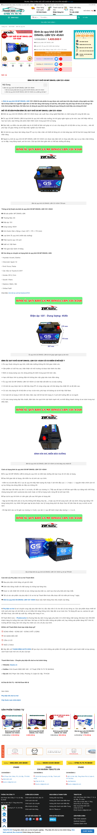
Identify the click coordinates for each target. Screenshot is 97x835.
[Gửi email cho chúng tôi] (94, 5)
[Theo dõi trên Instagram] (91, 5)
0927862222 (72, 781)
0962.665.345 (7, 779)
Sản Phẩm (11, 26)
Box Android (17, 832)
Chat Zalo (4, 816)
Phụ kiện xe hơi (8, 609)
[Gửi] (79, 17)
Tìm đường (4, 810)
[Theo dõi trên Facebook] (89, 5)
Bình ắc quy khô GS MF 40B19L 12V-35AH (60, 732)
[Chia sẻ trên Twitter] (30, 819)
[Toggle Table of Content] (44, 85)
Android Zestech (80, 821)
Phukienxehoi (22, 618)
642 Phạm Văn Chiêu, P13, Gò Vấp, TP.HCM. (16, 776)
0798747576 (48, 69)
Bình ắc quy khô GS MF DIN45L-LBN (16, 101)
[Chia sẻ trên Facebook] (26, 819)
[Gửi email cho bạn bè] (33, 819)
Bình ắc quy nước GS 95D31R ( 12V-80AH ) (84, 732)
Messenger (4, 822)
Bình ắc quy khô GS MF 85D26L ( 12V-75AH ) (36, 732)
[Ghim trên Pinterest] (37, 819)
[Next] (29, 46)
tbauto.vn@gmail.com (9, 782)
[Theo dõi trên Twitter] (92, 5)
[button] (90, 11)
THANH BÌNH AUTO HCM (21, 649)
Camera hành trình (80, 823)
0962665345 (48, 59)
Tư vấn (85, 17)
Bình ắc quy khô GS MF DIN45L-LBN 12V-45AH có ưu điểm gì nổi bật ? (26, 92)
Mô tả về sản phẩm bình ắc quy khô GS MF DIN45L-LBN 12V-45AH (25, 90)
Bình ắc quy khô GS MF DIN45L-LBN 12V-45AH (19, 88)
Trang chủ (4, 26)
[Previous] (4, 46)
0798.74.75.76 (39, 781)
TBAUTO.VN (7, 830)
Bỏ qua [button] (70, 2)
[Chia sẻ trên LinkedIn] (40, 819)
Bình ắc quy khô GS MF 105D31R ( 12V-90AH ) (12, 732)
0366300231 (48, 64)
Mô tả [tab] (4, 75)
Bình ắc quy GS (20, 26)
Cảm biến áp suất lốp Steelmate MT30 (19, 293)
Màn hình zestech (80, 819)
